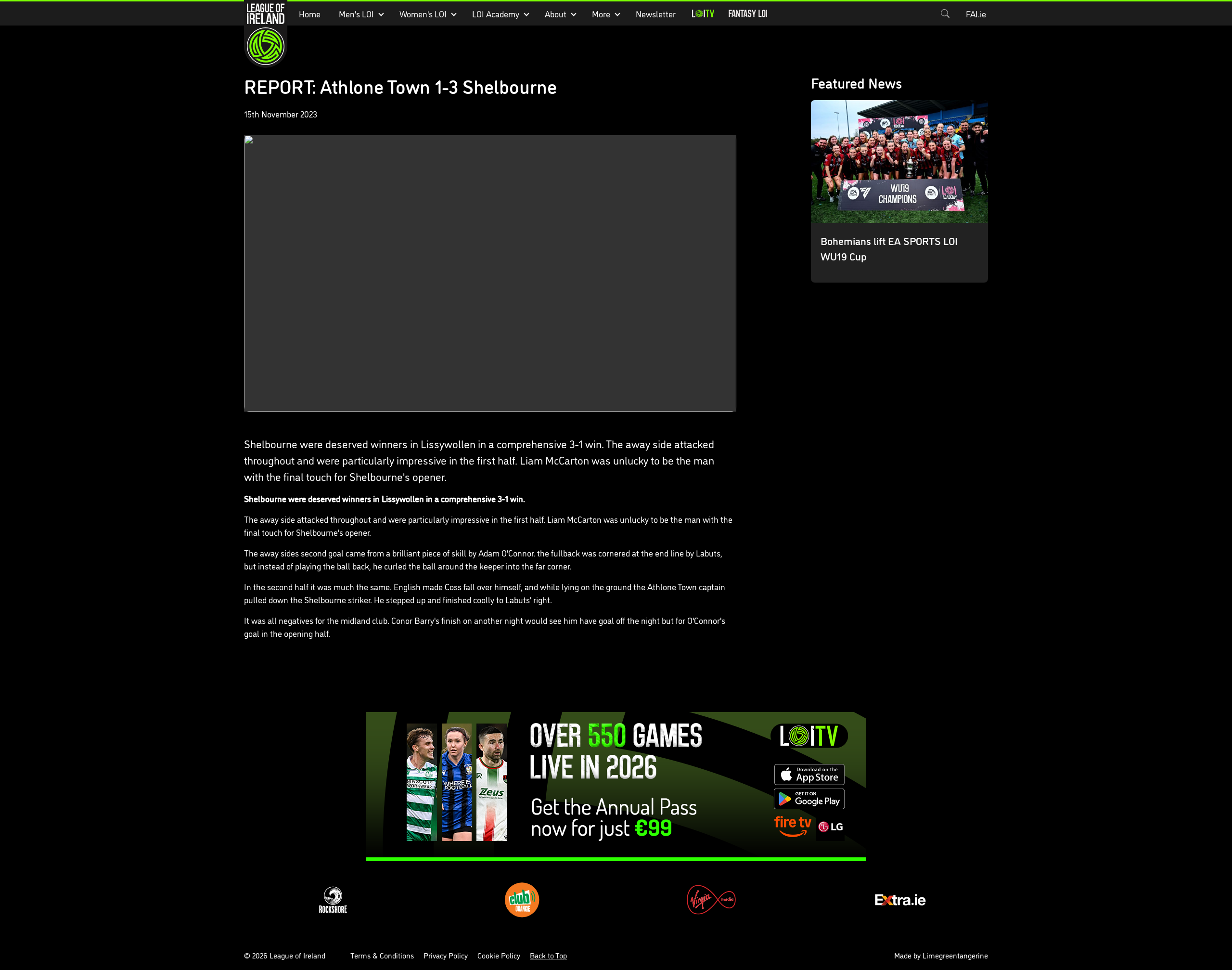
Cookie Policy (498, 955)
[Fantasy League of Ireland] (748, 13)
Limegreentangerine (955, 955)
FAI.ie (976, 13)
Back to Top (548, 955)
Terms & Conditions (382, 955)
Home (310, 13)
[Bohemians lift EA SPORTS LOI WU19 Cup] (899, 191)
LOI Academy (495, 13)
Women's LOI (423, 13)
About (555, 13)
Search (945, 13)
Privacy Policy (446, 955)
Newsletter (656, 13)
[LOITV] (703, 13)
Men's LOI (356, 13)
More (601, 13)
